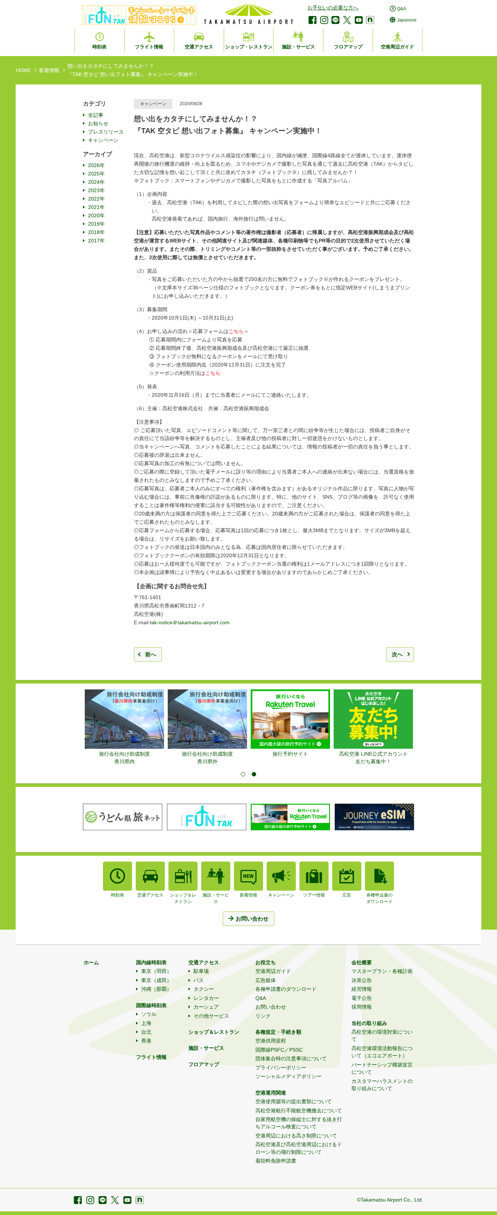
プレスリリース (106, 132)
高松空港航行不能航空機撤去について (298, 1110)
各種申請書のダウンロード (286, 989)
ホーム (91, 962)
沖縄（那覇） (156, 989)
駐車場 (201, 971)
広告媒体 (265, 980)
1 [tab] (243, 774)
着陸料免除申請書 (275, 1161)
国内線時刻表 (151, 962)
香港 (146, 1041)
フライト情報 (151, 1057)
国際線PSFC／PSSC (279, 1050)
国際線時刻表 (151, 1005)
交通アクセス (203, 962)
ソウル (148, 1014)
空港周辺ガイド (273, 971)
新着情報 (49, 70)
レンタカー (206, 998)
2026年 (96, 165)
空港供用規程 (270, 1041)
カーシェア (206, 1007)
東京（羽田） (156, 971)
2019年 (96, 224)
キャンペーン (103, 140)
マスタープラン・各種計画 (382, 971)
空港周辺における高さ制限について (296, 1136)
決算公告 (361, 980)
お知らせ (98, 123)
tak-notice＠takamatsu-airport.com (190, 622)
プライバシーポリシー (280, 1067)
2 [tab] (254, 774)
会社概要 (361, 962)
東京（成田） (156, 980)
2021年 (96, 207)
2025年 (96, 174)
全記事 (95, 115)
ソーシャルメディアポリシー (288, 1076)
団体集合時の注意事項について (291, 1058)
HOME (23, 70)
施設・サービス (206, 1048)
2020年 (96, 215)
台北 (146, 1032)
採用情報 (361, 1007)
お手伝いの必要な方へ (332, 8)
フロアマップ (203, 1064)
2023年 (96, 190)
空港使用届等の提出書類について (293, 1101)
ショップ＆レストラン (213, 1032)
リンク (263, 1016)
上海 (146, 1023)
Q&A (260, 998)
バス (199, 980)
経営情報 (361, 989)
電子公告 (361, 998)
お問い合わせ (270, 1007)
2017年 (96, 241)
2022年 (96, 199)
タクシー (204, 989)
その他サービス (211, 1016)
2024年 (96, 182)
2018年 (96, 232)
